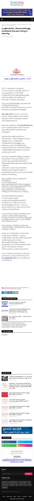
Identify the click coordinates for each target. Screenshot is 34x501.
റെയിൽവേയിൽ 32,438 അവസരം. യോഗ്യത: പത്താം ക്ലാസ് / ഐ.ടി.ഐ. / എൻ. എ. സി (20, 377)
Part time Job (5, 484)
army (25, 484)
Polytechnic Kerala (6, 288)
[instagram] (24, 445)
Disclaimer (24, 496)
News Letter (9, 496)
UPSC (21, 484)
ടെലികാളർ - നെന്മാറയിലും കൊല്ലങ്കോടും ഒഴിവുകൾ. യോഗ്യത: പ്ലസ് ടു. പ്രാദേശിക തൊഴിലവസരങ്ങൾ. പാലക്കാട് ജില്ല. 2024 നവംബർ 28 (20, 386)
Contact (30, 496)
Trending (7, 24)
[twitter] (24, 442)
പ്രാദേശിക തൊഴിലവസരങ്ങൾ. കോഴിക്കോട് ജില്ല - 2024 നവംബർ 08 (20, 420)
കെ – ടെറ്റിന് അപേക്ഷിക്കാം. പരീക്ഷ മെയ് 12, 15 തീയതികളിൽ (20, 317)
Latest (19, 287)
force (30, 484)
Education (7, 287)
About (14, 496)
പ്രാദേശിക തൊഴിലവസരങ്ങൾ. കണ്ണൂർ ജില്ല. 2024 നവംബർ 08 (19, 413)
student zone (13, 288)
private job (4, 487)
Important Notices (14, 287)
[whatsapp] (9, 445)
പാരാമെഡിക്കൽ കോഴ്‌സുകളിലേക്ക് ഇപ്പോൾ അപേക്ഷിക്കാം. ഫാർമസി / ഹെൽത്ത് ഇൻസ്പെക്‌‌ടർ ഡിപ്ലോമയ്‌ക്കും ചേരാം (19, 310)
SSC (17, 484)
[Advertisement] (17, 51)
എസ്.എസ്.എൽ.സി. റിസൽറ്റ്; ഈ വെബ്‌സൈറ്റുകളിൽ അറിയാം (17, 303)
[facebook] (9, 442)
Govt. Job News (23, 482)
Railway (12, 484)
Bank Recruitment (13, 482)
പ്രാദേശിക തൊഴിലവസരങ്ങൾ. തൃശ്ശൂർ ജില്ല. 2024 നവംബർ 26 (19, 393)
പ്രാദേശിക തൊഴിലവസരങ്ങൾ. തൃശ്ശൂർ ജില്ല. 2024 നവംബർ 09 (19, 407)
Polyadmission (25, 287)
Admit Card (4, 482)
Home (3, 24)
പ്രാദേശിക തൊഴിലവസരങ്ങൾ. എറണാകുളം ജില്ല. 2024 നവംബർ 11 (18, 400)
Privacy (19, 496)
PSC (29, 482)
